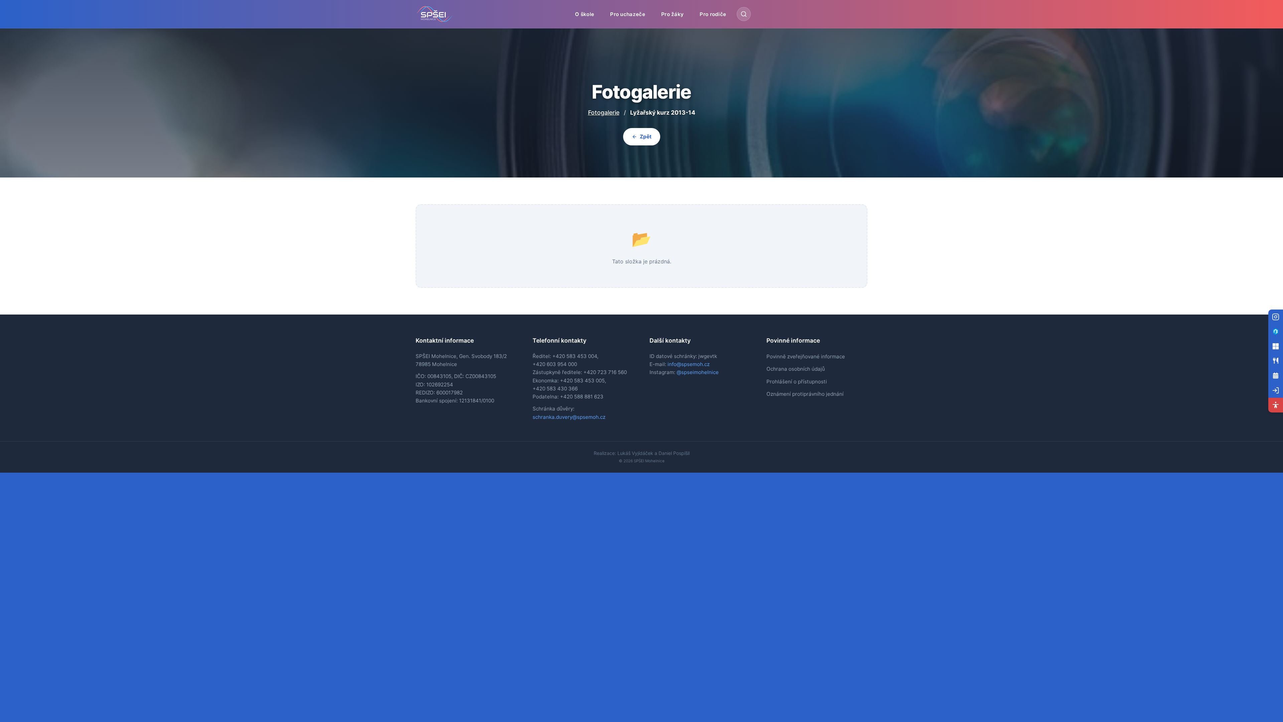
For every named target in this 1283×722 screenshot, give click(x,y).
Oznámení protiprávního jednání (805, 394)
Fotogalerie (603, 112)
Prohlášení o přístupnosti (796, 381)
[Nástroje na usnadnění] (1275, 405)
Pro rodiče (713, 14)
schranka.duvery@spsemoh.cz (569, 417)
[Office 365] (1275, 346)
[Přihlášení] (1275, 390)
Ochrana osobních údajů (795, 369)
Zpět (646, 136)
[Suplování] (1275, 375)
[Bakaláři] (1275, 331)
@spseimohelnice (698, 372)
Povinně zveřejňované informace (805, 356)
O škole (584, 14)
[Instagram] (1275, 317)
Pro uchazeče (627, 14)
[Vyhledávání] (744, 14)
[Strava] (1275, 361)
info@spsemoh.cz (689, 364)
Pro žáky (672, 14)
